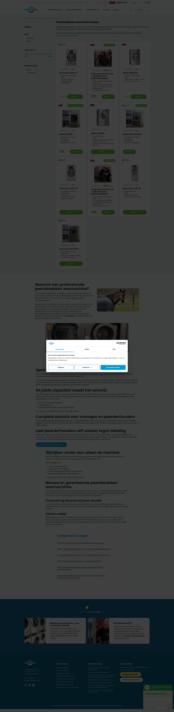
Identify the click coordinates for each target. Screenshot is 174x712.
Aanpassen (86, 367)
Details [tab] (87, 349)
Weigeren (61, 367)
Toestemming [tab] (59, 349)
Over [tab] (114, 349)
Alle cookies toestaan (113, 367)
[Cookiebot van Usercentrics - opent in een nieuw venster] (118, 343)
